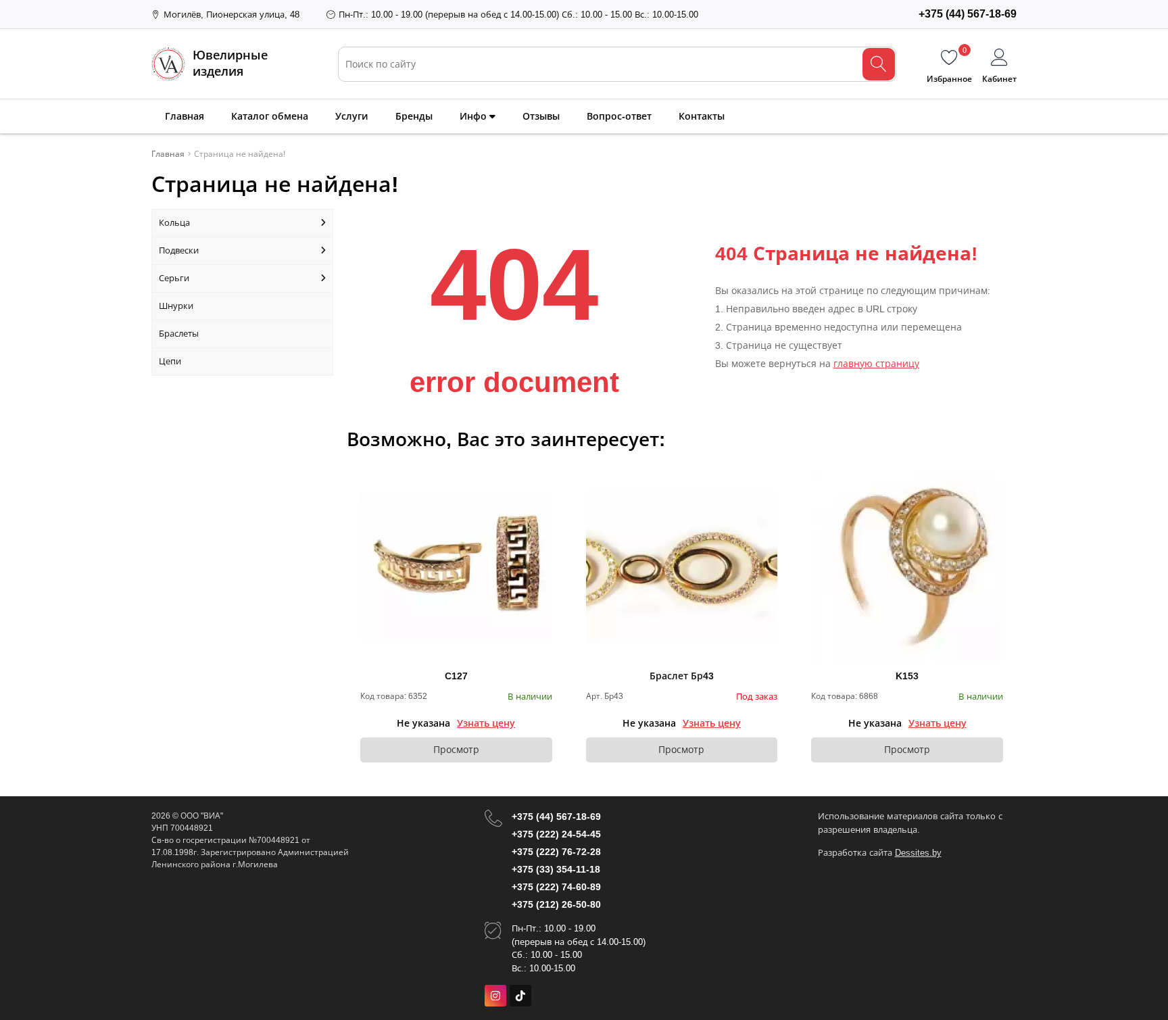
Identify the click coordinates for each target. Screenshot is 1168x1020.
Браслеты (179, 334)
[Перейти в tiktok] (520, 995)
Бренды (414, 116)
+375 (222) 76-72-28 (556, 851)
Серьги (174, 278)
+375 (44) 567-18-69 (556, 816)
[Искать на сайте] (878, 64)
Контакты (702, 116)
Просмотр (456, 749)
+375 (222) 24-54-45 (556, 834)
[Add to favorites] (542, 479)
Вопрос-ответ (619, 116)
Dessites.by (918, 853)
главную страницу (876, 363)
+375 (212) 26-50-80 (556, 904)
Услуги (351, 116)
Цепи (170, 361)
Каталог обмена (269, 116)
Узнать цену (486, 723)
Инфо (474, 116)
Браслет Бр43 (682, 676)
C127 (456, 676)
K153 (907, 676)
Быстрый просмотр (455, 566)
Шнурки (176, 306)
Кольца (174, 223)
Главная (184, 116)
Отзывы (541, 116)
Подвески (179, 250)
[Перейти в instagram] (495, 995)
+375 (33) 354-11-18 (556, 869)
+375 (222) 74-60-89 (556, 886)
